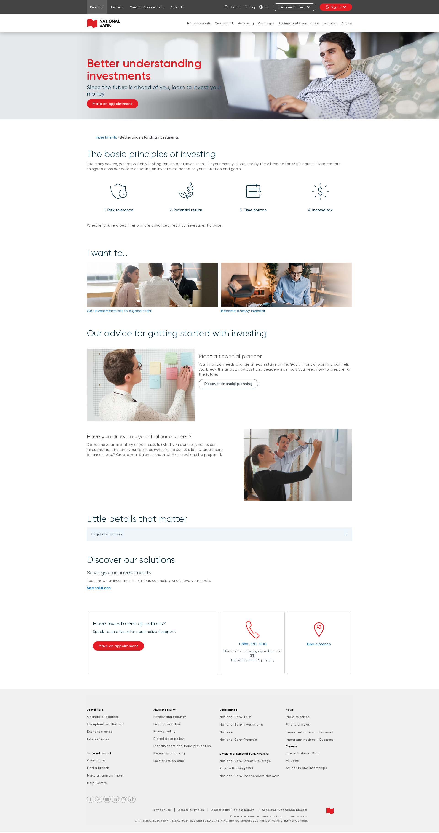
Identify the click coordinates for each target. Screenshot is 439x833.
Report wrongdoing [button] (169, 753)
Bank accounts (199, 23)
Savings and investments (298, 23)
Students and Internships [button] (306, 768)
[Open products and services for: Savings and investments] (298, 28)
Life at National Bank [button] (303, 753)
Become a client (292, 7)
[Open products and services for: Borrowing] (246, 28)
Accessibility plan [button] (191, 810)
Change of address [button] (103, 716)
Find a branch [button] (98, 768)
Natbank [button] (227, 732)
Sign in (336, 7)
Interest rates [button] (98, 739)
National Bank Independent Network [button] (249, 776)
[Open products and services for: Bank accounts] (199, 28)
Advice (346, 23)
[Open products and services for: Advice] (347, 28)
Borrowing (246, 23)
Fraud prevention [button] (167, 724)
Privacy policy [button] (164, 731)
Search (235, 7)
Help (252, 7)
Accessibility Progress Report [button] (233, 810)
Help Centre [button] (97, 783)
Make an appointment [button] (112, 103)
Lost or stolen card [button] (168, 761)
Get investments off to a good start (119, 311)
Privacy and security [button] (169, 716)
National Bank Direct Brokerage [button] (245, 761)
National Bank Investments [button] (242, 724)
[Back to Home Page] (104, 23)
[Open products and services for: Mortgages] (266, 28)
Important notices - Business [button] (310, 739)
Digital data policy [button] (168, 738)
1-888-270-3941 (253, 644)
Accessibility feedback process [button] (285, 810)
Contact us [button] (96, 760)
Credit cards (225, 23)
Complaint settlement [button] (105, 724)
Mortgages (266, 23)
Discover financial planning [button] (228, 384)
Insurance (330, 23)
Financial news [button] (298, 724)
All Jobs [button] (292, 760)
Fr (266, 7)
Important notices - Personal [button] (309, 732)
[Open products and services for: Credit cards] (224, 28)
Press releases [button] (298, 717)
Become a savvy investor (243, 311)
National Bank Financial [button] (239, 739)
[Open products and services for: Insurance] (330, 28)
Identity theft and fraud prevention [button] (182, 746)
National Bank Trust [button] (236, 717)
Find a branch (319, 644)
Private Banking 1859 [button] (236, 768)
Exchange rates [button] (99, 731)
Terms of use (161, 810)
